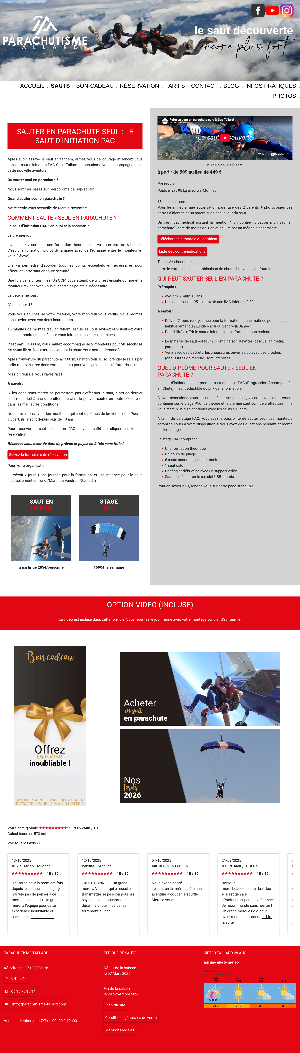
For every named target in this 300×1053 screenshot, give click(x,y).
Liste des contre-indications (182, 251)
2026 (132, 795)
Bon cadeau (49, 658)
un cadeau (50, 756)
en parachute (146, 718)
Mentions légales (119, 1030)
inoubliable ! (49, 763)
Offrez (50, 749)
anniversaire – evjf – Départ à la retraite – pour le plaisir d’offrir (50, 802)
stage (109, 505)
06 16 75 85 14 (23, 991)
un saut (133, 710)
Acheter (140, 703)
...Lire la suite (42, 917)
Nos (132, 780)
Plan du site (115, 1005)
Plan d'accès (16, 979)
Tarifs (130, 787)
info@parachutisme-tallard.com (39, 1004)
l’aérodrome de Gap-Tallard (72, 189)
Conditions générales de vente (131, 1017)
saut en (41, 505)
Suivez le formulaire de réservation (38, 454)
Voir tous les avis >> (24, 843)
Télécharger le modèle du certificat (188, 239)
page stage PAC (240, 486)
